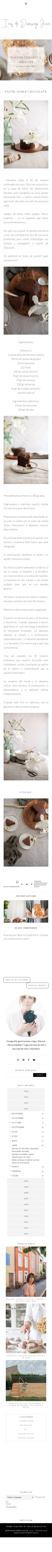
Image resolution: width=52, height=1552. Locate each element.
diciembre (17, 1113)
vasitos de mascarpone (20, 1162)
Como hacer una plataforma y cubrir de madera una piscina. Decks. (26, 1405)
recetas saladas (26, 1438)
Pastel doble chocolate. (20, 1151)
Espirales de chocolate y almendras (25, 1148)
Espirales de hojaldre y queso (23, 1154)
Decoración (26, 1425)
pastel (45, 883)
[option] (26, 59)
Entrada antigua (37, 985)
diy (26, 1429)
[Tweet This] (27, 884)
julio (14, 1131)
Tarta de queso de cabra (21, 1157)
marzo (15, 1166)
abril (14, 1145)
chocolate (38, 883)
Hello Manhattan (36, 1526)
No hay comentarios (11, 886)
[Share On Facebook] (22, 884)
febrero (16, 1171)
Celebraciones (26, 1421)
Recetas (37, 885)
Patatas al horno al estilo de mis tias (25, 1160)
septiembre (18, 1127)
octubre (16, 1122)
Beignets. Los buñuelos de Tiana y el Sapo (26, 1357)
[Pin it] (32, 884)
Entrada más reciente (16, 980)
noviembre (18, 1118)
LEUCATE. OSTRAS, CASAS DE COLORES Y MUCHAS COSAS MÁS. (26, 1300)
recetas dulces (26, 1434)
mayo (14, 1140)
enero (15, 1175)
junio (14, 1136)
